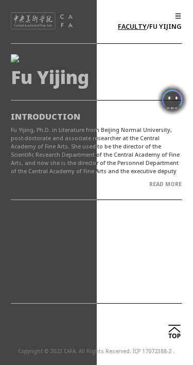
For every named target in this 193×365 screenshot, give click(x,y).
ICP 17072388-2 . (153, 351)
